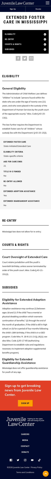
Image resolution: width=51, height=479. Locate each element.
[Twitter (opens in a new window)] (24, 58)
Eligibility (10, 34)
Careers (25, 434)
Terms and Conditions (25, 472)
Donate (38, 9)
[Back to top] (46, 474)
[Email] (31, 58)
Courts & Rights (13, 44)
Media (25, 440)
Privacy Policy (36, 467)
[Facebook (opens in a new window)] (18, 58)
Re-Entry (9, 39)
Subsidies (9, 49)
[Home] (17, 2)
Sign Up (13, 9)
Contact (25, 446)
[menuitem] (13, 9)
